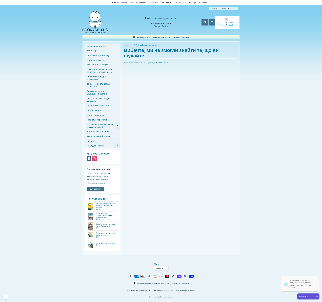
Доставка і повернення (163, 290)
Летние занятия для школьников (96, 77)
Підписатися (95, 189)
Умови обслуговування (185, 290)
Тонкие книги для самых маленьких (98, 85)
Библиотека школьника (98, 105)
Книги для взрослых (97, 60)
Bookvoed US (157, 297)
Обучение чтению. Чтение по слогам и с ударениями (99, 70)
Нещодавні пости (103, 146)
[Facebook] (89, 158)
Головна (127, 45)
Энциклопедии (94, 110)
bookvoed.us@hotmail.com (164, 18)
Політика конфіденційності (138, 290)
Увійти (214, 8)
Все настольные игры (97, 64)
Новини (90, 141)
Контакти (176, 37)
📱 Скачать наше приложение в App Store (151, 37)
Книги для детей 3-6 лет (98, 131)
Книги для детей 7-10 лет (99, 136)
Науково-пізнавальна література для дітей (103, 125)
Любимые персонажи (97, 119)
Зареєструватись (228, 8)
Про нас (185, 37)
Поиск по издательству (98, 55)
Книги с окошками (95, 115)
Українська (160, 268)
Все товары (92, 50)
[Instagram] (94, 158)
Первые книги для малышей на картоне (97, 92)
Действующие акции (97, 46)
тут (144, 62)
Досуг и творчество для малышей (98, 99)
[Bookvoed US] (95, 22)
